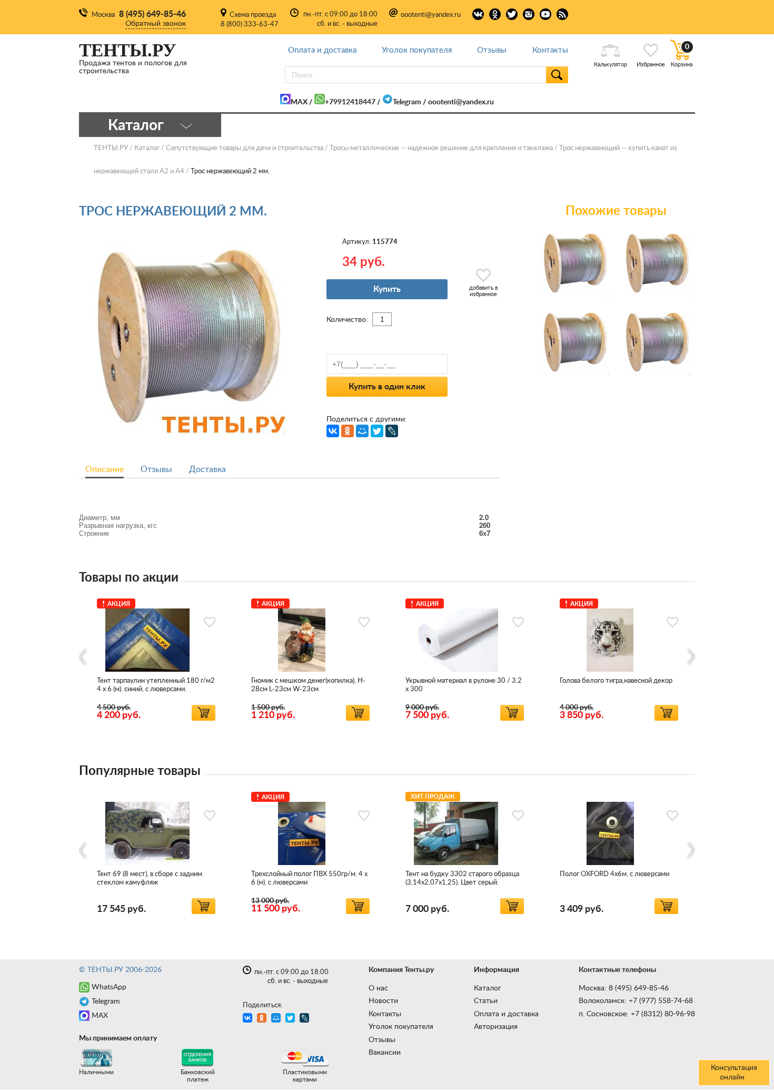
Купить (387, 289)
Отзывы (492, 50)
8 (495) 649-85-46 (152, 14)
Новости (383, 1001)
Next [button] (690, 657)
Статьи (486, 1001)
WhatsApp (109, 987)
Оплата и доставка (322, 50)
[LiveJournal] (391, 431)
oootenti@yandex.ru (431, 15)
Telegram (407, 102)
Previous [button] (83, 657)
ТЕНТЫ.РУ (111, 148)
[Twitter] (377, 431)
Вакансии (385, 1052)
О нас (378, 988)
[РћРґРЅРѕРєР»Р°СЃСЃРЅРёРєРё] (347, 431)
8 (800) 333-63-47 (250, 24)
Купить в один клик (387, 386)
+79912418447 (350, 102)
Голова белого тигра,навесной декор (616, 680)
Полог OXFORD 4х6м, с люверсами (614, 874)
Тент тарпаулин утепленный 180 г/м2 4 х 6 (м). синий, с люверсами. (156, 685)
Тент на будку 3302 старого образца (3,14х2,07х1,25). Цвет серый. (462, 878)
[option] (156, 658)
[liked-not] (209, 622)
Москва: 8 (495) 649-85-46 (624, 988)
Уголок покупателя (417, 50)
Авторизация (496, 1026)
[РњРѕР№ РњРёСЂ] (362, 431)
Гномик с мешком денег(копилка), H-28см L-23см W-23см (308, 685)
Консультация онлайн (734, 1072)
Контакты (550, 50)
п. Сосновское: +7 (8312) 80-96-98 (637, 1014)
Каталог (487, 988)
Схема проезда (253, 15)
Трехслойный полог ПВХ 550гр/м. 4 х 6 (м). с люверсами (309, 878)
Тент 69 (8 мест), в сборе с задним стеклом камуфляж (149, 878)
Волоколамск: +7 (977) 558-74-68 (636, 1001)
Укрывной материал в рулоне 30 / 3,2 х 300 (463, 685)
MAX (299, 102)
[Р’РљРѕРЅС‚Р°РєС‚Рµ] (332, 431)
